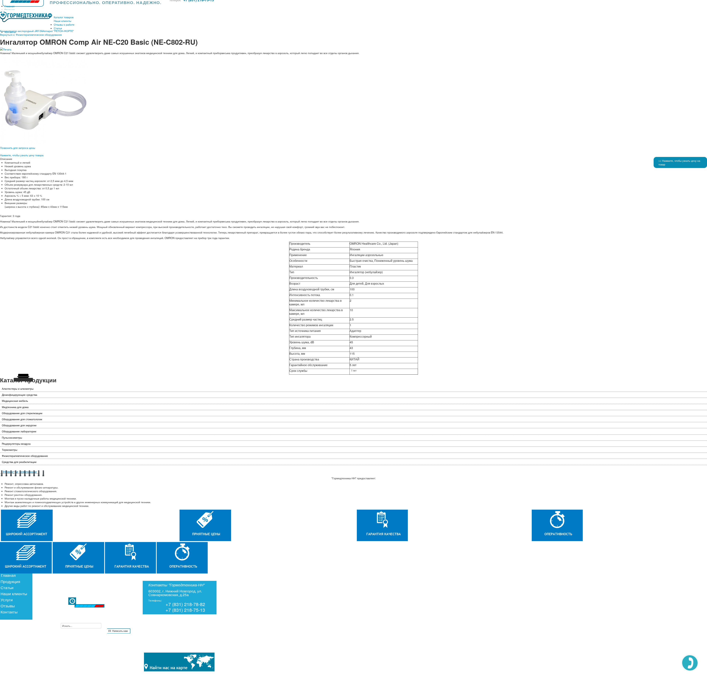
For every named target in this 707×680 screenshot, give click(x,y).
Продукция (10, 581)
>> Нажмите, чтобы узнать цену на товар (679, 162)
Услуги (7, 599)
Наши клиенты (14, 593)
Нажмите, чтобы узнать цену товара (21, 155)
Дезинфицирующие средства (19, 394)
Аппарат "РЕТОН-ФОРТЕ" (58, 31)
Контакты (9, 612)
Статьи (7, 587)
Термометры (9, 449)
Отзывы (8, 605)
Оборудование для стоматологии (22, 419)
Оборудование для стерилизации (22, 413)
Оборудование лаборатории (19, 431)
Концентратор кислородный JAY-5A (21, 31)
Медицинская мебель (15, 401)
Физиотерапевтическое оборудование (25, 456)
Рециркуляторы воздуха (16, 443)
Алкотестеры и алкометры (18, 388)
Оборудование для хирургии (19, 425)
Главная (8, 575)
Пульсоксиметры (12, 437)
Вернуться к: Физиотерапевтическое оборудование (31, 34)
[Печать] (5, 49)
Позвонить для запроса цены (17, 148)
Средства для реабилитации (19, 462)
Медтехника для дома (15, 407)
